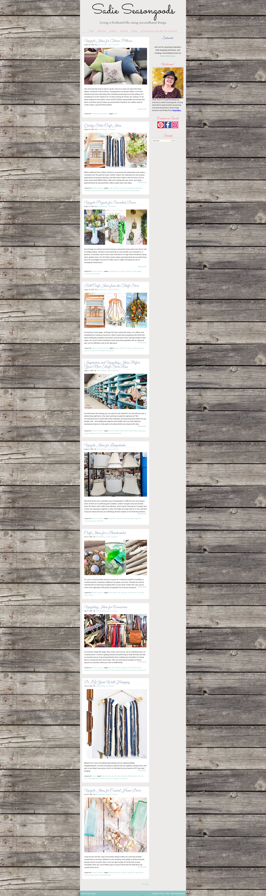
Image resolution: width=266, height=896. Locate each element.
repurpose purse (136, 667)
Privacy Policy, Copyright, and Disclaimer (159, 31)
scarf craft (101, 670)
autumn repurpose (133, 348)
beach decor (117, 872)
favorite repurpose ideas (116, 431)
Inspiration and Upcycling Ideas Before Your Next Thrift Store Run (112, 364)
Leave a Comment (113, 45)
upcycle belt (123, 670)
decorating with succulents (117, 271)
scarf (95, 670)
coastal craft (130, 872)
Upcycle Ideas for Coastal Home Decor (112, 790)
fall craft (94, 350)
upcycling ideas (117, 433)
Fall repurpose (102, 350)
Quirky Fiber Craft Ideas (102, 125)
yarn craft (129, 190)
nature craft (136, 592)
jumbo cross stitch (100, 190)
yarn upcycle (124, 778)
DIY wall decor (116, 776)
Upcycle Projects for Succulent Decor (110, 202)
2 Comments (112, 129)
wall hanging (91, 778)
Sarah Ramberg (102, 45)
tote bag (117, 670)
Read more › (142, 109)
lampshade (112, 518)
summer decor (94, 875)
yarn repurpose (114, 778)
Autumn (94, 348)
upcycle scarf (142, 670)
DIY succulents (96, 274)
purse (119, 667)
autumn (116, 348)
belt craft (114, 667)
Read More (176, 110)
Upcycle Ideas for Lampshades (105, 445)
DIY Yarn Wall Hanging (107, 682)
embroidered (130, 188)
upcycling (108, 433)
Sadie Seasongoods (133, 14)
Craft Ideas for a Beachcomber (105, 533)
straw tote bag (109, 670)
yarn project (136, 190)
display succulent (131, 271)
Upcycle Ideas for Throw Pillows (108, 41)
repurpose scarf (89, 670)
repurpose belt (126, 667)
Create (94, 776)
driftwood (123, 776)
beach (111, 592)
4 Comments (110, 686)
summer (90, 595)
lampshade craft (121, 518)
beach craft (116, 592)
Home (91, 31)
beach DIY (124, 592)
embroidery (138, 188)
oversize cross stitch (113, 190)
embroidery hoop (89, 190)
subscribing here (167, 56)
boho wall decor (106, 776)
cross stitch (122, 188)
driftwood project (132, 776)
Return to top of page (88, 893)
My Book (124, 31)
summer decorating (105, 875)
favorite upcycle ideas (130, 431)
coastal (129, 592)
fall (90, 350)
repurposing (141, 431)
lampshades (130, 518)
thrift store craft (100, 433)
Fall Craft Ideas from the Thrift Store (111, 285)
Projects (113, 31)
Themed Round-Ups (102, 113)
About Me (101, 31)
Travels (134, 31)
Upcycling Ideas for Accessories (105, 607)
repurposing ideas (89, 433)
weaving (122, 190)
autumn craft (123, 348)
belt (110, 667)
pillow (115, 113)
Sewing (94, 113)
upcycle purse (132, 670)
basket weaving (113, 188)
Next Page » (145, 884)
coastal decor (139, 872)
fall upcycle (110, 350)
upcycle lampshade (97, 521)
